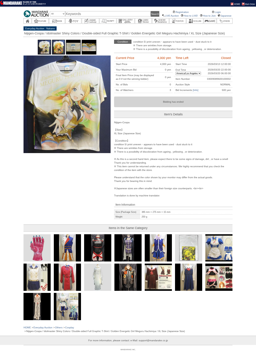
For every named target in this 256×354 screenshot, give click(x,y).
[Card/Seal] (143, 21)
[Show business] (160, 21)
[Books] (57, 21)
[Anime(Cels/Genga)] (90, 21)
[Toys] (73, 21)
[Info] (195, 90)
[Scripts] (108, 21)
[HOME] (27, 21)
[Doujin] (195, 21)
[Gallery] (125, 21)
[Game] (210, 21)
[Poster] (177, 21)
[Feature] (40, 21)
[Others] (224, 21)
